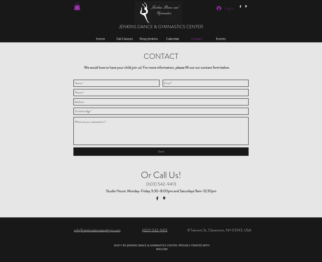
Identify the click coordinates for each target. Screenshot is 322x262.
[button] (77, 6)
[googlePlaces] (246, 6)
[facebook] (240, 6)
